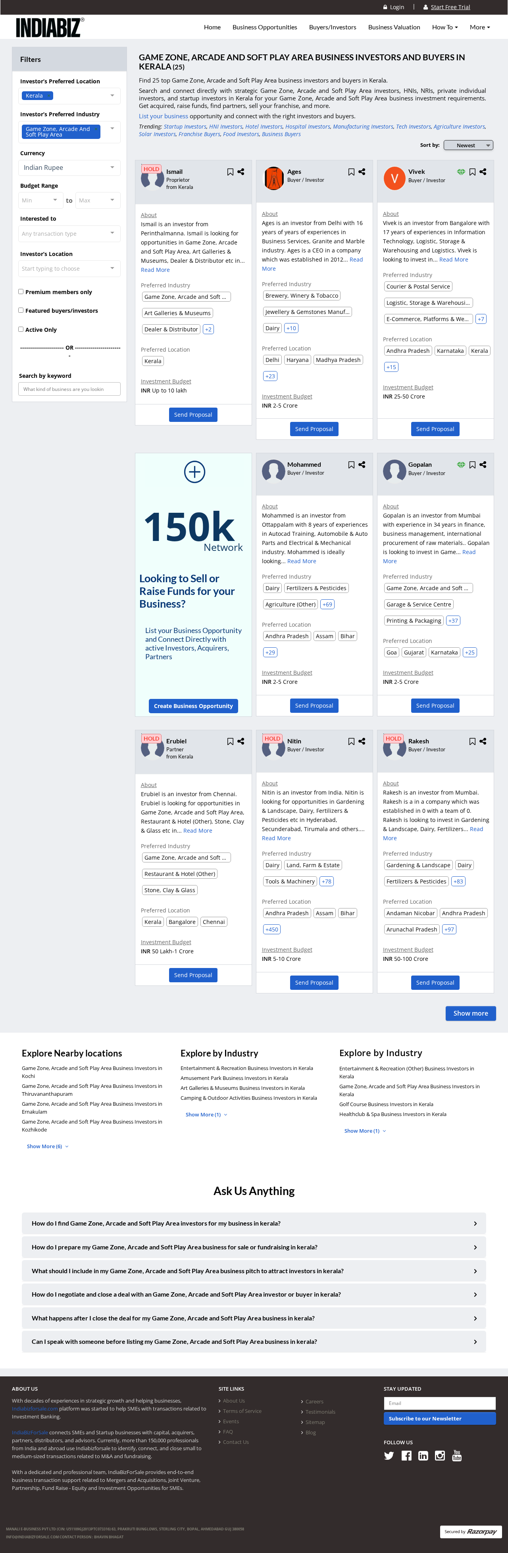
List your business (164, 116)
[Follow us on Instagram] (442, 1455)
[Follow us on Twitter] (392, 1455)
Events (231, 1421)
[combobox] (69, 96)
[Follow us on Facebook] (409, 1455)
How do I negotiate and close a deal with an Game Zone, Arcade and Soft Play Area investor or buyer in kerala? (186, 1294)
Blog (311, 1432)
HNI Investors (225, 126)
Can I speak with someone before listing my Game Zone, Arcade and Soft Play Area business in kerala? (174, 1341)
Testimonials (320, 1411)
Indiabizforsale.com (35, 1408)
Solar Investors (157, 134)
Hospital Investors (307, 126)
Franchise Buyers (199, 134)
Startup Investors (185, 126)
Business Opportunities (265, 27)
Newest (466, 145)
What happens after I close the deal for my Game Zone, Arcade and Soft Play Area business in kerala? (173, 1318)
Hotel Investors (264, 126)
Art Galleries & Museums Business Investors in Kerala (243, 1087)
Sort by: (430, 144)
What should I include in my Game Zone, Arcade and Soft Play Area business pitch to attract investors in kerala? (188, 1270)
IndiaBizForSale (30, 1432)
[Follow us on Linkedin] (426, 1455)
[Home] (50, 33)
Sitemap (315, 1422)
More (478, 27)
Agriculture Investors (459, 126)
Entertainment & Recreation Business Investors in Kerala (247, 1068)
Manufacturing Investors (363, 126)
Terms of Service (242, 1410)
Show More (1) (204, 1114)
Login (395, 7)
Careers (314, 1401)
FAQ (228, 1431)
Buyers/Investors (332, 27)
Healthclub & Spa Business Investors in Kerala (392, 1114)
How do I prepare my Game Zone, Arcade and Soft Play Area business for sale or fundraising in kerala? (175, 1247)
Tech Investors (413, 126)
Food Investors (241, 134)
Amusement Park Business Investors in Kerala (234, 1078)
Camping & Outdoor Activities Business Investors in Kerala (249, 1097)
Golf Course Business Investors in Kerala (386, 1104)
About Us (234, 1400)
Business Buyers (281, 134)
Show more (471, 1013)
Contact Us (236, 1441)
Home (212, 27)
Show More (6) (45, 1146)
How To (443, 27)
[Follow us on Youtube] (460, 1455)
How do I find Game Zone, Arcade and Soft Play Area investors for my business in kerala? (156, 1223)
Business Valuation (394, 27)
